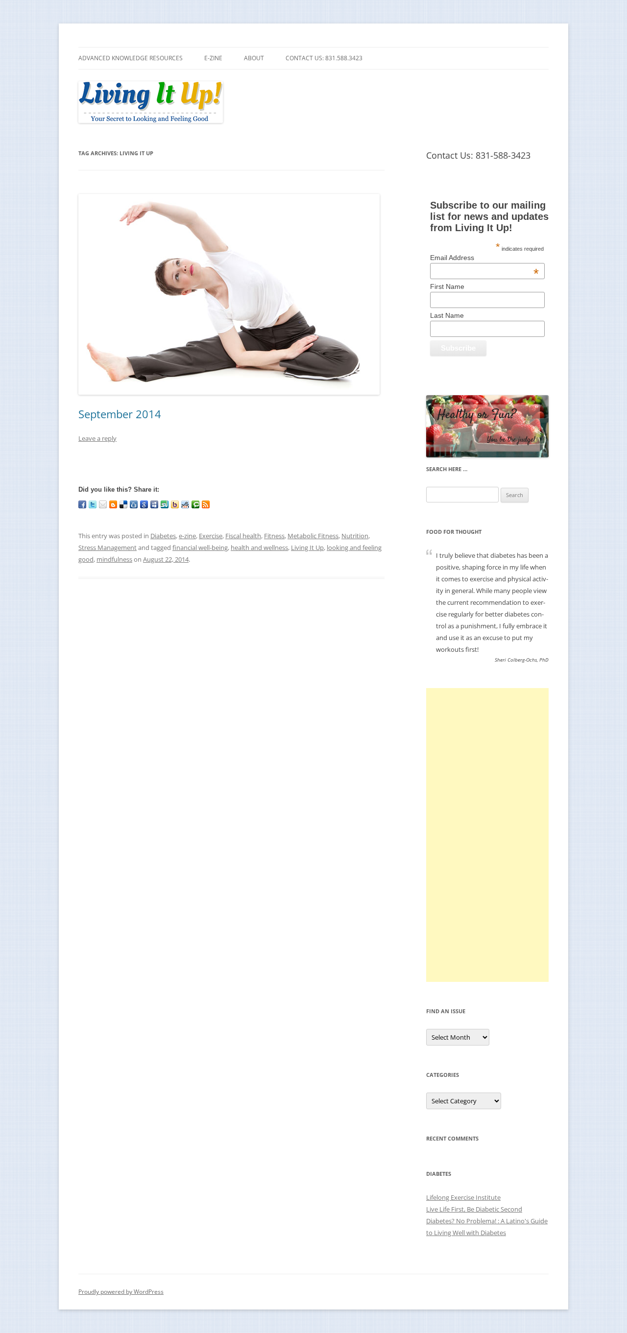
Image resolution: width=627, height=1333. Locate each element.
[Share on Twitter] (92, 504)
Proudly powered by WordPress (121, 1291)
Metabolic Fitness (313, 535)
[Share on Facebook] (82, 504)
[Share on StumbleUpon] (165, 504)
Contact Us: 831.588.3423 (324, 58)
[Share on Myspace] (154, 504)
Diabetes (163, 535)
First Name (447, 286)
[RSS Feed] (206, 504)
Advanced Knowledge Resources (130, 58)
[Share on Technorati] (195, 504)
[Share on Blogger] (113, 504)
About (254, 58)
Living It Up (307, 547)
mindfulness (114, 559)
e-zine (187, 535)
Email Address (484, 258)
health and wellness (259, 547)
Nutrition (354, 535)
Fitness (274, 535)
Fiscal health (243, 535)
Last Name (447, 315)
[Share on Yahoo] (175, 504)
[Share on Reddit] (185, 504)
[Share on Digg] (134, 504)
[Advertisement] (487, 835)
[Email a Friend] (103, 504)
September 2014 (119, 413)
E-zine (213, 58)
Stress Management (107, 547)
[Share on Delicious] (123, 504)
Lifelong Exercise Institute (463, 1197)
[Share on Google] (144, 504)
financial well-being (200, 547)
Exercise (210, 535)
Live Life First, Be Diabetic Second (474, 1209)
